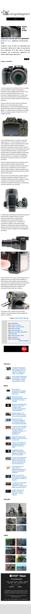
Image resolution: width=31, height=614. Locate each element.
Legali (7, 581)
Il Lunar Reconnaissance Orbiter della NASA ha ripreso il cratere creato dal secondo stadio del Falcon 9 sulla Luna (19, 460)
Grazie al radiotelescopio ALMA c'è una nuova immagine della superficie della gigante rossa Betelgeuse (19, 407)
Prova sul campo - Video (18, 335)
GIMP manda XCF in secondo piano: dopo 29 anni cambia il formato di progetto (19, 478)
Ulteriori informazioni (23, 593)
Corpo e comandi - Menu (21, 318)
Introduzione (15, 323)
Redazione (10, 582)
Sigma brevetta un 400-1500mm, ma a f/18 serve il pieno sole (19, 438)
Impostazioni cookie (21, 582)
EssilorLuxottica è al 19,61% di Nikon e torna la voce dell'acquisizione (19, 414)
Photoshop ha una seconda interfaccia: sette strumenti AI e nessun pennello (19, 399)
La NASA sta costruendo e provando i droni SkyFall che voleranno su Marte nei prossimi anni (19, 485)
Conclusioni (15, 337)
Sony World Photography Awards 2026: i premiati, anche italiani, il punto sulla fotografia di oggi (19, 379)
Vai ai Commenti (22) (24, 340)
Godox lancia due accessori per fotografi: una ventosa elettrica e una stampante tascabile (19, 421)
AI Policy (21, 581)
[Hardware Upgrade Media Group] (16, 580)
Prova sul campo (16, 328)
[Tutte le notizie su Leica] (16, 351)
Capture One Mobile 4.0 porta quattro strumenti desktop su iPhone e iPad (19, 445)
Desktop (11, 586)
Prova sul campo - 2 (16, 330)
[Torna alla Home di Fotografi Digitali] (15, 15)
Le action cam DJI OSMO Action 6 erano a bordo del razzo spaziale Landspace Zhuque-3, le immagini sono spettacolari (19, 430)
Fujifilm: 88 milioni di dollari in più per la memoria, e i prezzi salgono (18, 492)
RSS (15, 582)
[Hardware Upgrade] (14, 577)
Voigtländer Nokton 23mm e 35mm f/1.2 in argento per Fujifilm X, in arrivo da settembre (19, 452)
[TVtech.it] (23, 577)
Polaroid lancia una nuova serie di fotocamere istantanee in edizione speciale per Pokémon (19, 469)
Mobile (20, 586)
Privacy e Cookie (14, 581)
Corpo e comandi (16, 325)
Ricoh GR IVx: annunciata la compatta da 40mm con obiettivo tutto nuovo (19, 392)
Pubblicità (26, 581)
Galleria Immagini (16, 339)
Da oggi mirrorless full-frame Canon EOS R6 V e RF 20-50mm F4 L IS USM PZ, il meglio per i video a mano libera (19, 370)
